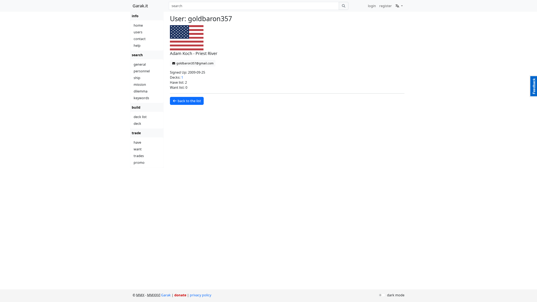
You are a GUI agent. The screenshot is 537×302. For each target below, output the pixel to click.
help (137, 45)
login (372, 6)
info (135, 16)
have (137, 142)
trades (139, 156)
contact (140, 38)
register (385, 6)
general (140, 64)
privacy (200, 295)
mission (140, 84)
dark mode (395, 295)
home (138, 25)
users (138, 32)
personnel (142, 71)
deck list (140, 117)
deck (137, 123)
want (138, 149)
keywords (141, 98)
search (137, 55)
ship (137, 78)
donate (180, 295)
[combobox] (254, 6)
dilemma (140, 91)
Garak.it (140, 6)
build (136, 107)
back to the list (189, 101)
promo (139, 162)
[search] (343, 6)
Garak (166, 295)
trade (136, 133)
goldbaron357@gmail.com (195, 63)
